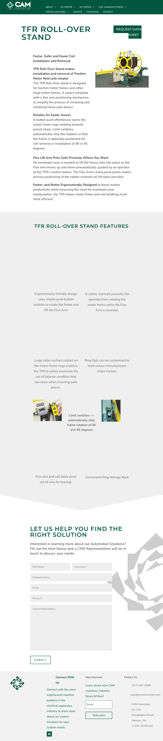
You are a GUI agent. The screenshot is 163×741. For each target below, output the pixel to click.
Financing (93, 11)
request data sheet (129, 32)
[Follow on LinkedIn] (49, 734)
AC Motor (85, 7)
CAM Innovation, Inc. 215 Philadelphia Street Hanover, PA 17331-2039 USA (143, 715)
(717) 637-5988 (141, 685)
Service (77, 11)
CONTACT (108, 11)
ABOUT (49, 7)
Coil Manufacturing (111, 7)
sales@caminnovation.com (145, 694)
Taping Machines (56, 11)
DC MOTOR (66, 7)
